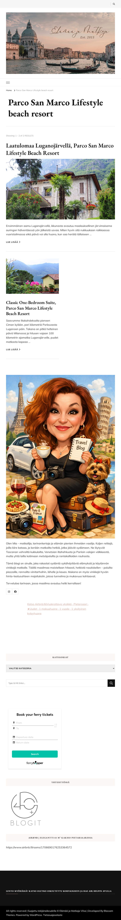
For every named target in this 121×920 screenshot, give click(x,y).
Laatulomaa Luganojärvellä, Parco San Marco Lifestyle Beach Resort (60, 149)
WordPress (36, 914)
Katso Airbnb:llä (37, 604)
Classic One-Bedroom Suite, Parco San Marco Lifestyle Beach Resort (31, 308)
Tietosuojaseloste (52, 914)
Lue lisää (12, 242)
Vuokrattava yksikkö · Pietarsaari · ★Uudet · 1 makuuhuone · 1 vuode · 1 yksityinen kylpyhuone (58, 608)
